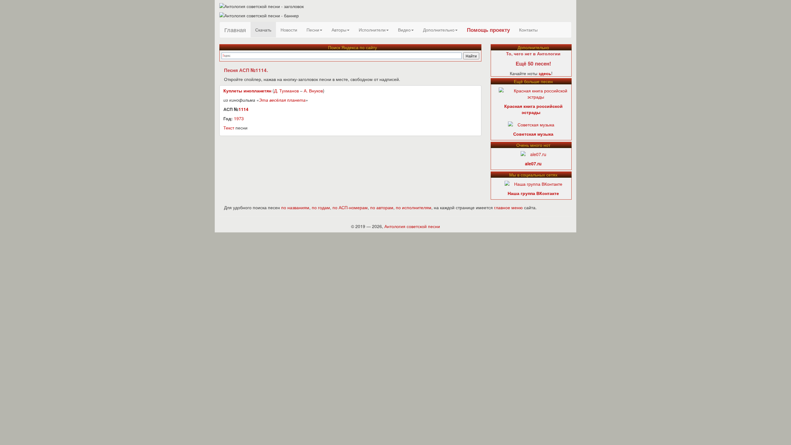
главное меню (508, 207)
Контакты (528, 30)
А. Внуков (313, 90)
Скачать (263, 30)
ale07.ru (533, 163)
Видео (404, 30)
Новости (289, 30)
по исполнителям (413, 207)
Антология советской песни (412, 226)
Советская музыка (533, 134)
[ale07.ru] (533, 153)
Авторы (339, 30)
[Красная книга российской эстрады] (536, 93)
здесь (545, 73)
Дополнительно (439, 30)
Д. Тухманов (286, 90)
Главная (235, 30)
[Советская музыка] (531, 124)
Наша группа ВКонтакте (533, 193)
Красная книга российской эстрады (533, 109)
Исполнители (372, 30)
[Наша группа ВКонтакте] (533, 183)
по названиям (295, 207)
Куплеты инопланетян (247, 90)
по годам (321, 207)
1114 (243, 109)
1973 (239, 118)
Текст (228, 128)
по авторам (381, 207)
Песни (313, 30)
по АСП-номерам (350, 207)
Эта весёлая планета (282, 100)
